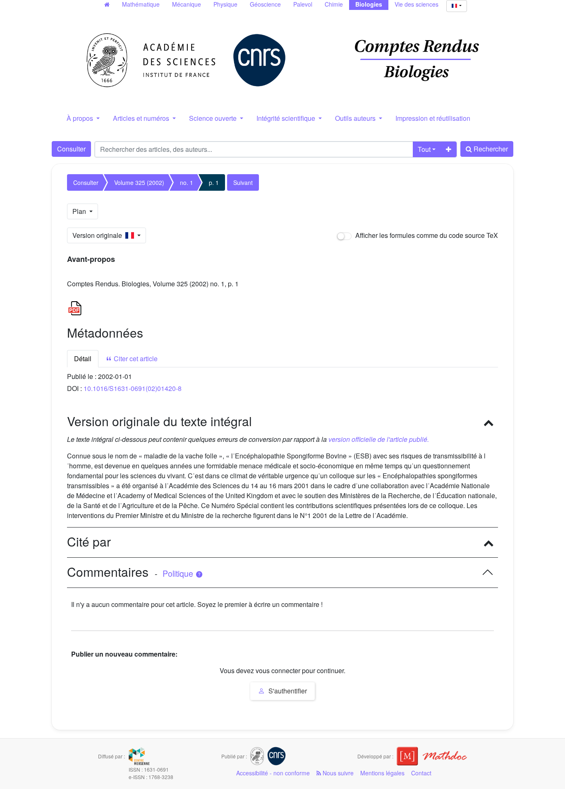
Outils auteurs (356, 118)
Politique (179, 573)
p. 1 (214, 182)
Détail (82, 358)
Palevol (302, 4)
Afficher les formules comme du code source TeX (426, 235)
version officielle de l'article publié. (378, 439)
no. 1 (186, 182)
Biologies (368, 4)
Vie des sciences (416, 4)
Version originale (98, 235)
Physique (225, 4)
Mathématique (141, 4)
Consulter (71, 148)
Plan (80, 211)
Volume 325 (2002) (139, 182)
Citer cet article (135, 358)
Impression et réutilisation (432, 118)
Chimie (334, 4)
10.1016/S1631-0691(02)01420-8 (133, 388)
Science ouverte (213, 118)
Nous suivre (337, 773)
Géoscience (265, 4)
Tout (424, 149)
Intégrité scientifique (286, 118)
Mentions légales (382, 773)
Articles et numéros (142, 118)
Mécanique (186, 4)
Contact (421, 773)
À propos (81, 118)
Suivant (243, 182)
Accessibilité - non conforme (273, 773)
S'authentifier (287, 690)
